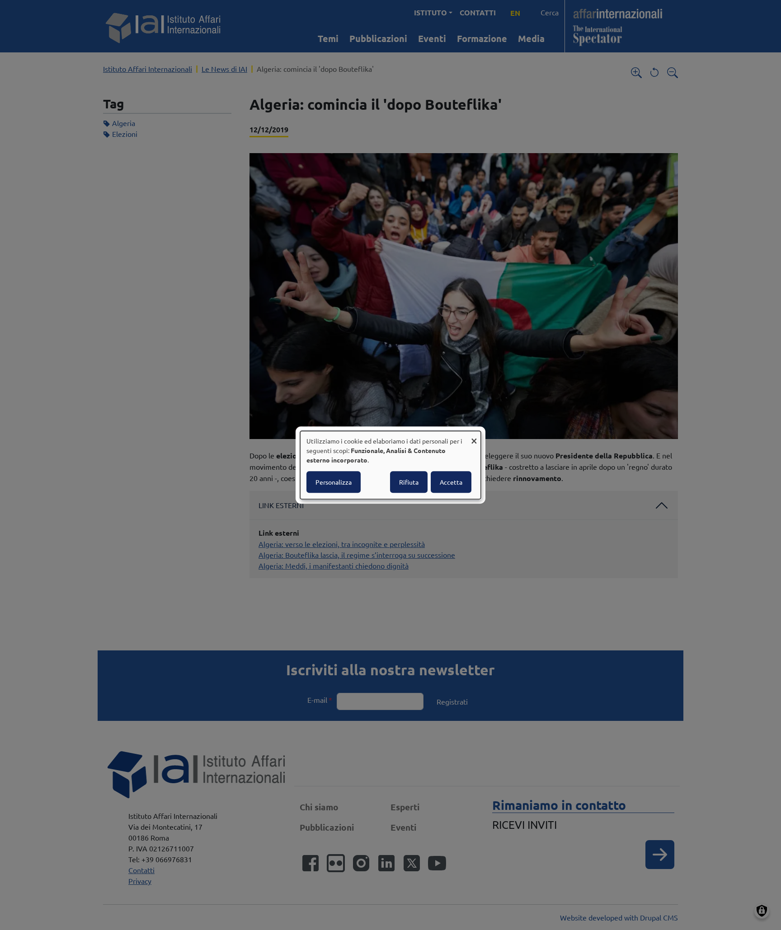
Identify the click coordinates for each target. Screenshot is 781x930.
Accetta (451, 482)
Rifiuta (409, 482)
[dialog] (390, 465)
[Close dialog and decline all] (474, 436)
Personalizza (333, 482)
